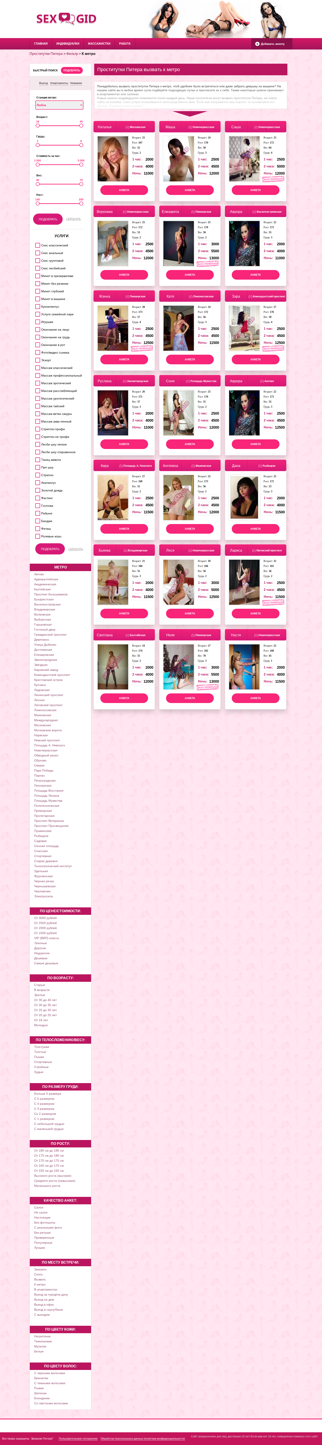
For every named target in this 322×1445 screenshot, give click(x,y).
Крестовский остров (48, 680)
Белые (39, 1351)
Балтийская (42, 589)
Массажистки (99, 43)
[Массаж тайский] (37, 405)
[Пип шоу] (37, 466)
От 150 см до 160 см (49, 1170)
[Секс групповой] (37, 259)
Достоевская (43, 649)
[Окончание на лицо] (37, 328)
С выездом (42, 1314)
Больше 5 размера (47, 1093)
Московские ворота (48, 730)
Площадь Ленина (46, 795)
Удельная (41, 871)
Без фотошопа (44, 1222)
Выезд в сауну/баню (48, 1309)
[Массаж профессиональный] (37, 374)
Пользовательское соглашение (78, 1438)
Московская (42, 725)
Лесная (39, 700)
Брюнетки (41, 1378)
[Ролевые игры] (37, 535)
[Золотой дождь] (37, 489)
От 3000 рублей (45, 918)
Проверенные (44, 1237)
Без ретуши (42, 1232)
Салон (38, 1207)
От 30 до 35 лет (45, 1005)
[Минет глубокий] (37, 290)
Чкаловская (42, 891)
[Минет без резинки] (37, 282)
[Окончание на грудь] (37, 336)
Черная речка (44, 881)
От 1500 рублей (45, 933)
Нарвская (41, 735)
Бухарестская (44, 599)
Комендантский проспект (52, 675)
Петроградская (45, 780)
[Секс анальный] (37, 251)
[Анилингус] (37, 481)
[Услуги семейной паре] (37, 313)
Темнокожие (43, 1341)
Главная (41, 43)
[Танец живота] (37, 458)
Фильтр (72, 54)
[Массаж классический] (37, 366)
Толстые (40, 1052)
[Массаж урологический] (37, 397)
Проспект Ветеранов (49, 820)
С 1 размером (44, 1119)
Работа (125, 43)
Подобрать (72, 70)
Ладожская (42, 690)
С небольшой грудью (49, 1124)
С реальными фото (48, 1227)
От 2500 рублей (45, 923)
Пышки (39, 1057)
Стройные (41, 1067)
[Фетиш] (37, 527)
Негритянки (42, 1336)
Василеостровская (47, 604)
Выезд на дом (44, 1299)
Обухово (40, 760)
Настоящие (42, 1217)
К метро (40, 1284)
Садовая (40, 841)
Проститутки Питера (46, 54)
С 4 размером (44, 1103)
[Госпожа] (37, 504)
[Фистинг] (37, 496)
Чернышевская (45, 886)
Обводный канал (46, 755)
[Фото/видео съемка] (37, 351)
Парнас (39, 775)
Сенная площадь (46, 846)
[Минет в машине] (37, 297)
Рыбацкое (41, 836)
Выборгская (42, 619)
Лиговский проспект (48, 705)
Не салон (41, 1212)
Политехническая (46, 805)
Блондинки (42, 1398)
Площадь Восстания (49, 790)
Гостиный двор (44, 629)
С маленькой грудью (49, 1129)
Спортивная (42, 856)
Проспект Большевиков (50, 594)
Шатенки (40, 1393)
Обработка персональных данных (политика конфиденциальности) (143, 1438)
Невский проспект (47, 740)
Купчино (40, 685)
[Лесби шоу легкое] (37, 443)
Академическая (45, 584)
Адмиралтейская (46, 579)
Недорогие (42, 953)
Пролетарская (44, 815)
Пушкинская (42, 831)
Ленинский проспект (48, 695)
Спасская (41, 851)
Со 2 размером (45, 1113)
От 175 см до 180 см (49, 1155)
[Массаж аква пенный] (37, 420)
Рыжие (39, 1388)
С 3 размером (44, 1108)
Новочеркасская (45, 750)
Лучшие (39, 1247)
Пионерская (42, 785)
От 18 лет (41, 1020)
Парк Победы (43, 770)
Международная (46, 720)
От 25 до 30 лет (45, 1010)
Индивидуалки (67, 43)
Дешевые (41, 958)
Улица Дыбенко (45, 644)
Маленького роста (47, 1185)
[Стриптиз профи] (37, 428)
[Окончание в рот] (37, 343)
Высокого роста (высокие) (52, 1175)
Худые (38, 1072)
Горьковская (43, 624)
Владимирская (44, 609)
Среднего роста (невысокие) (54, 1180)
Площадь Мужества (48, 800)
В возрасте (42, 990)
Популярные (43, 1242)
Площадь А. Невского (49, 745)
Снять (38, 1274)
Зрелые (39, 995)
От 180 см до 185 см (49, 1150)
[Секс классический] (37, 244)
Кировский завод (46, 670)
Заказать (40, 1269)
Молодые (41, 1025)
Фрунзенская (43, 876)
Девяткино (41, 639)
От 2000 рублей (45, 928)
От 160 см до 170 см (49, 1165)
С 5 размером (44, 1098)
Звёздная (41, 664)
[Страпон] (37, 473)
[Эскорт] (37, 359)
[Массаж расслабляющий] (37, 389)
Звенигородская (45, 659)
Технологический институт (53, 866)
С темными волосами (49, 1383)
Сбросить (73, 219)
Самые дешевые (46, 963)
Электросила (43, 896)
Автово (39, 574)
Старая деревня (46, 861)
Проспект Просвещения (51, 826)
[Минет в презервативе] (37, 274)
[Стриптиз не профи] (37, 435)
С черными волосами (49, 1373)
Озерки (39, 765)
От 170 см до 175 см (49, 1160)
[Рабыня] (37, 512)
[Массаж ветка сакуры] (37, 412)
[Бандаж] (37, 519)
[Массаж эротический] (37, 382)
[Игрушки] (37, 320)
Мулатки (40, 1346)
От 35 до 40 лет (45, 1000)
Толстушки (41, 1047)
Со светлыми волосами (51, 1403)
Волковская (42, 614)
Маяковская (42, 715)
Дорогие (40, 948)
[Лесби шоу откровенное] (37, 450)
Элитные (40, 943)
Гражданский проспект (50, 634)
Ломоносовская (45, 710)
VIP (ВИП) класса (46, 938)
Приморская (43, 810)
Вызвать (40, 1279)
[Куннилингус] (37, 305)
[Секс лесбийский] (37, 267)
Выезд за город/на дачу (51, 1294)
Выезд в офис (44, 1304)
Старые (39, 985)
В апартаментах (45, 1289)
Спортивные (43, 1062)
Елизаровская (44, 654)
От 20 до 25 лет (45, 1015)
